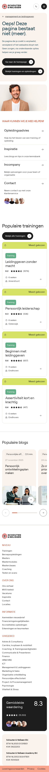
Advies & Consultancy (12, 642)
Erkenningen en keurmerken (15, 628)
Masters (6, 558)
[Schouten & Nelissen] (11, 6)
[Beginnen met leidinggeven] (24, 354)
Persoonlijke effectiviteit (14, 678)
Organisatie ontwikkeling (14, 675)
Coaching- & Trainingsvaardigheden (19, 649)
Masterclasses (9, 565)
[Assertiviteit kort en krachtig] (24, 400)
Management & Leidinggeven (16, 667)
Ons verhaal (7, 586)
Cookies (41, 769)
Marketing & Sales (10, 671)
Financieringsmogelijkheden (15, 621)
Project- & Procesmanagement (17, 682)
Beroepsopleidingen (12, 554)
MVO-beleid (8, 590)
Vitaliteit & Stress (10, 689)
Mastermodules (9, 562)
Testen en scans (9, 573)
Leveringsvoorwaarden (13, 769)
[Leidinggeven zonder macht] (24, 264)
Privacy (30, 769)
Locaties (6, 604)
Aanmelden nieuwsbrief (13, 617)
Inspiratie (6, 597)
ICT (3, 664)
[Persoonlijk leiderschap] (24, 309)
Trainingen (7, 551)
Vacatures (7, 593)
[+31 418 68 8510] (36, 6)
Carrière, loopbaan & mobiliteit (17, 645)
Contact (6, 601)
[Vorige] (5, 512)
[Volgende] (43, 512)
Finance (6, 656)
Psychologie (8, 686)
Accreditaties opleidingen (14, 625)
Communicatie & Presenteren (16, 653)
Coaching (6, 569)
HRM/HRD (7, 660)
